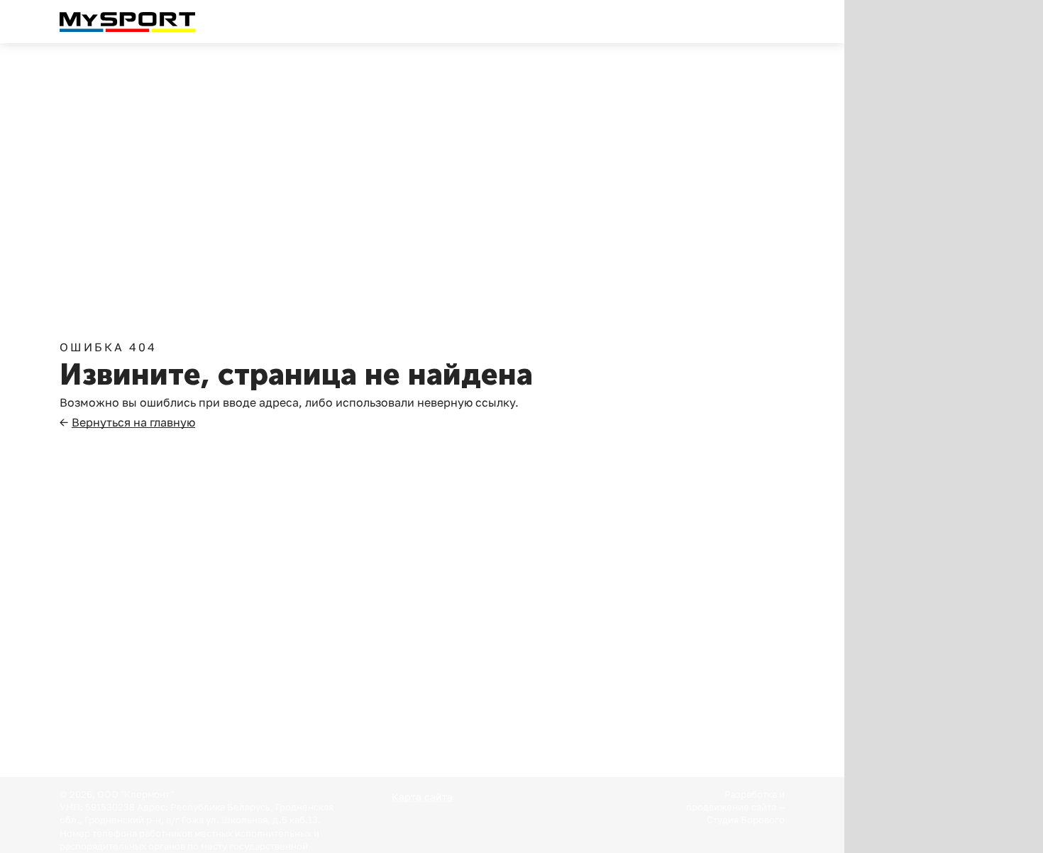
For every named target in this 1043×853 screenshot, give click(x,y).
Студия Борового (746, 819)
